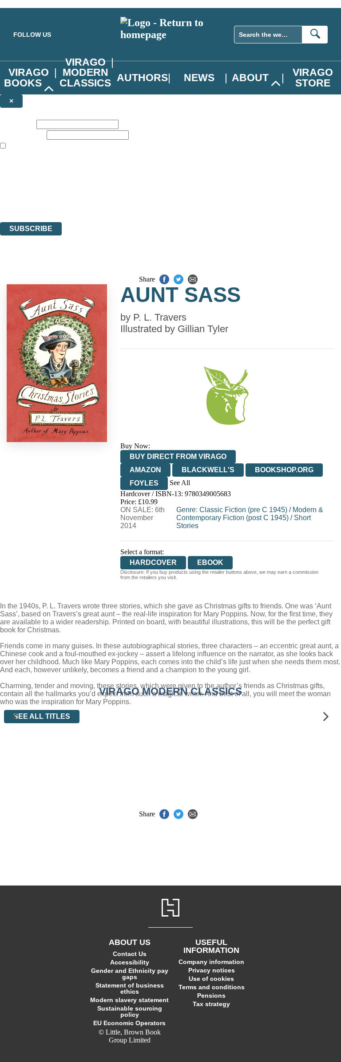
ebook (210, 562)
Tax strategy (211, 1003)
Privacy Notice (175, 202)
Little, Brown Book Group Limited (110, 186)
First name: (17, 124)
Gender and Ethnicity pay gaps (129, 973)
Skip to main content (29, 4)
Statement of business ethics (129, 988)
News (199, 77)
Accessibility (129, 962)
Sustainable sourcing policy (129, 1011)
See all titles (41, 716)
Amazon (145, 470)
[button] (15, 716)
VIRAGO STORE (313, 77)
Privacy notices (211, 970)
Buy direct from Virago (178, 456)
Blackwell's (208, 470)
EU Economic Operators (129, 1023)
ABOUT (250, 77)
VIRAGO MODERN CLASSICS (85, 72)
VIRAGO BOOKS (26, 77)
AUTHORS (142, 77)
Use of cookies (211, 978)
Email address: (22, 134)
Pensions (211, 995)
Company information (211, 961)
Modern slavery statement (129, 999)
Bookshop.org (284, 470)
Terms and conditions (211, 987)
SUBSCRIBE (30, 228)
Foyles (144, 483)
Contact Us (130, 953)
